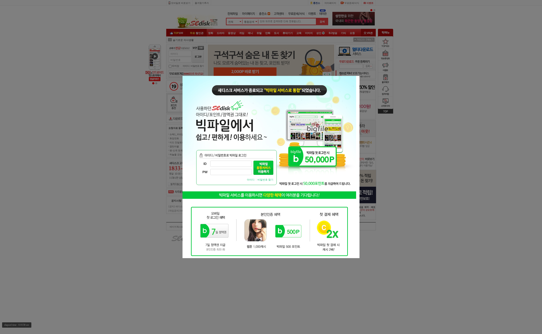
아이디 (250, 179)
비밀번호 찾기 (265, 179)
